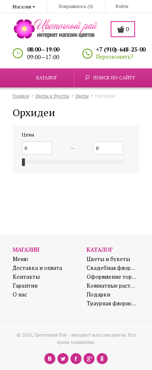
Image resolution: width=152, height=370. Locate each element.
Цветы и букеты (108, 259)
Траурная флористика (112, 303)
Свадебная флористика (112, 268)
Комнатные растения (112, 285)
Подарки (98, 294)
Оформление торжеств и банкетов (112, 277)
